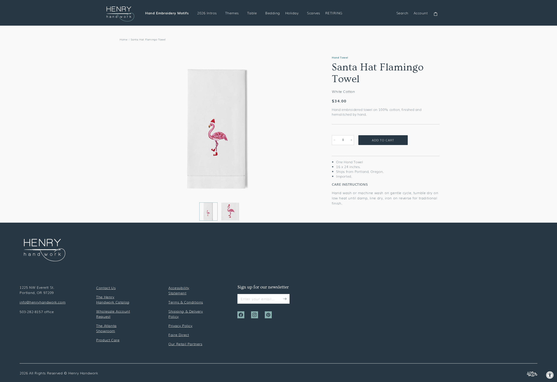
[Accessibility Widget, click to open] (550, 375)
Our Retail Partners (185, 343)
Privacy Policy (180, 325)
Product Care (107, 339)
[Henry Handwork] (44, 259)
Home (124, 39)
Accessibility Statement (178, 290)
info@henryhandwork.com (42, 302)
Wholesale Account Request (113, 314)
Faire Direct (178, 334)
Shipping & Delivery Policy (185, 314)
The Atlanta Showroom (106, 328)
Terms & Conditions (185, 302)
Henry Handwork (83, 372)
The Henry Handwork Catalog (112, 299)
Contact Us (106, 287)
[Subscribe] (285, 299)
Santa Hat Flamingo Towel (148, 39)
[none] (208, 211)
